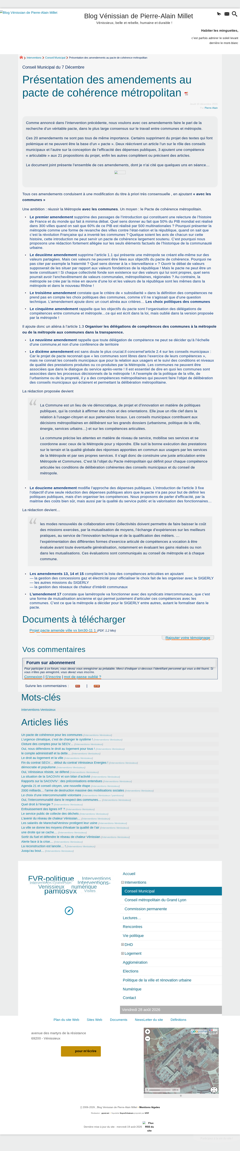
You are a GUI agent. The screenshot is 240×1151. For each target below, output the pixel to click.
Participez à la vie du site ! (216, 1138)
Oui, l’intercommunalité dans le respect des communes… (61, 800)
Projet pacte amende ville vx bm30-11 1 (63, 630)
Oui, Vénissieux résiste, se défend (45, 772)
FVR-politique (51, 878)
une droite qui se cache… (39, 832)
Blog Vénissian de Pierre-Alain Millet (138, 18)
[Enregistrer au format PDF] (186, 93)
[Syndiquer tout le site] (149, 1126)
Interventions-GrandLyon (50, 882)
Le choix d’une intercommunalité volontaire (51, 795)
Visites (90, 891)
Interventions (34, 57)
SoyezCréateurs (127, 1113)
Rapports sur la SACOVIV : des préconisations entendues (61, 781)
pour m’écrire (85, 1051)
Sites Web (94, 1020)
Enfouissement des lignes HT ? (43, 809)
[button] (219, 14)
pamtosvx (117, 795)
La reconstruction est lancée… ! (43, 846)
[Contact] (227, 14)
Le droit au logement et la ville (42, 758)
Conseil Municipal (55, 57)
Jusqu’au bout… (32, 851)
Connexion (33, 677)
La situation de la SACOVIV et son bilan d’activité (55, 776)
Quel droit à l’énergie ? (37, 804)
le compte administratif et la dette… (46, 753)
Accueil (129, 874)
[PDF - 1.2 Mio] (120, 176)
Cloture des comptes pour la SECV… (47, 744)
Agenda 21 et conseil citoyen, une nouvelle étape (55, 786)
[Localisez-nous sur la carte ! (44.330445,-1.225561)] (69, 910)
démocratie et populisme (38, 767)
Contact (129, 998)
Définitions (178, 1020)
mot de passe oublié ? (82, 677)
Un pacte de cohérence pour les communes (51, 735)
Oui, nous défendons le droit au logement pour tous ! (58, 749)
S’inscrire (53, 677)
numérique (84, 887)
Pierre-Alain (211, 107)
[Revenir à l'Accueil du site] (23, 58)
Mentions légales (149, 1107)
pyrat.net (105, 1113)
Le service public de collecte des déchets (50, 813)
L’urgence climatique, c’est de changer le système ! (57, 739)
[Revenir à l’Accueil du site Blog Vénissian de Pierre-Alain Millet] (33, 31)
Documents (118, 1020)
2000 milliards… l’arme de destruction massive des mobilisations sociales (72, 790)
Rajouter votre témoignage (188, 638)
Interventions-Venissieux (38, 709)
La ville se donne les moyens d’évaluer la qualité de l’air (60, 827)
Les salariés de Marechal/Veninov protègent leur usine (59, 823)
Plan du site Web (66, 1020)
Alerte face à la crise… (37, 841)
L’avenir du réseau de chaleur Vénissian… (50, 818)
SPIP (147, 1113)
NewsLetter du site (149, 1020)
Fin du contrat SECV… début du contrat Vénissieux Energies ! (64, 762)
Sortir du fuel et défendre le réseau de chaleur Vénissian (60, 837)
